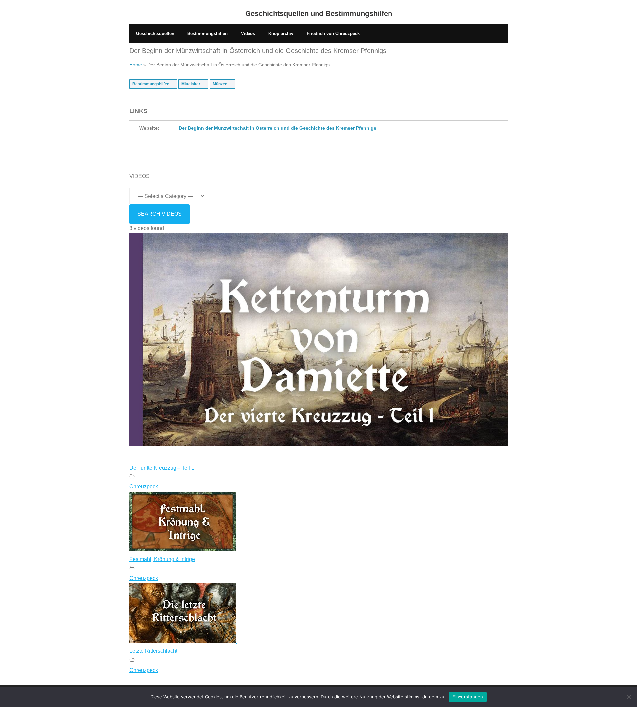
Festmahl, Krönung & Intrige (162, 559)
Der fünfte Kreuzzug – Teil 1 (161, 468)
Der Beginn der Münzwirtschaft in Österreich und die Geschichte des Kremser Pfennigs (277, 128)
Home (135, 64)
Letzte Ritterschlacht (153, 651)
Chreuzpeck (143, 486)
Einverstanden (467, 696)
